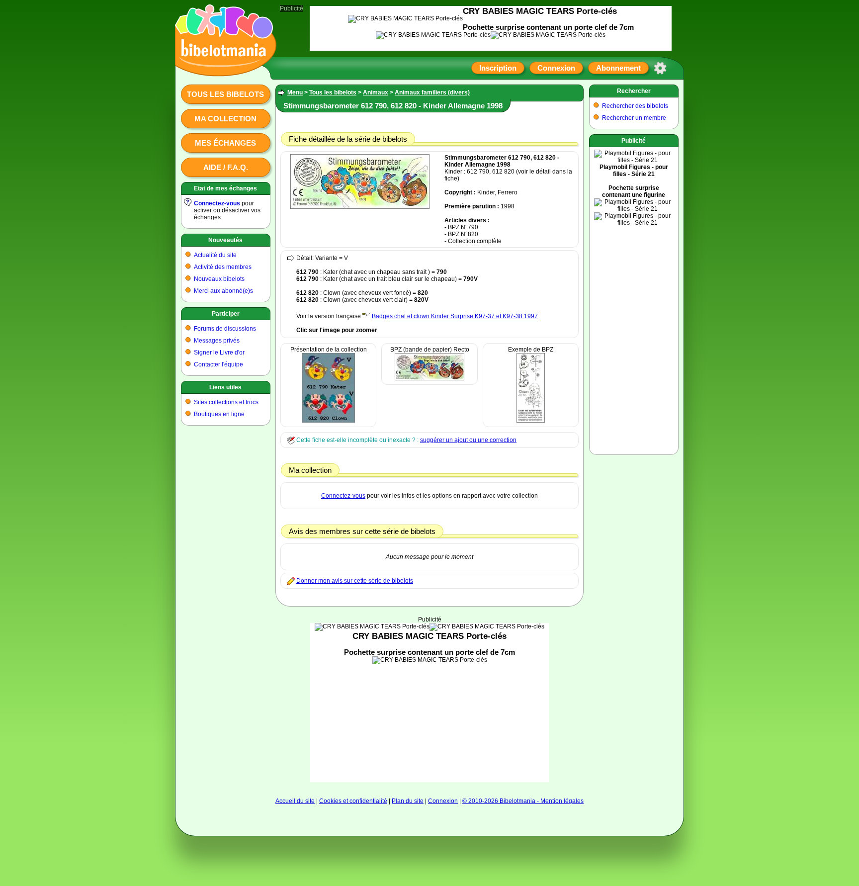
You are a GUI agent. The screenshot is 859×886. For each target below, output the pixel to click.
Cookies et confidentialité (353, 800)
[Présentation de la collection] (328, 420)
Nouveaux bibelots (219, 278)
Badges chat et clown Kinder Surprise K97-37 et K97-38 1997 (455, 316)
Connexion (556, 68)
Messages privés (217, 340)
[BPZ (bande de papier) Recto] (429, 378)
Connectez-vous (217, 203)
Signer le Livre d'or (219, 352)
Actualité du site (215, 255)
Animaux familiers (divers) (432, 92)
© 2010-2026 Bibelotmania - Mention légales (523, 800)
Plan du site (408, 800)
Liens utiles (225, 387)
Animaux (375, 92)
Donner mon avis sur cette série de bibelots (354, 580)
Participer (226, 313)
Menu (295, 92)
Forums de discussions (225, 328)
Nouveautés (225, 240)
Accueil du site (295, 800)
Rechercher (634, 91)
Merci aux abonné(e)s (223, 290)
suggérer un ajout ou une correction (468, 440)
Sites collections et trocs (226, 402)
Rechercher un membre (634, 117)
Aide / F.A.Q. (225, 167)
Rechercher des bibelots (635, 105)
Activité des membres (223, 267)
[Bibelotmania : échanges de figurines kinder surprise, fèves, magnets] (222, 67)
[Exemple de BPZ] (530, 420)
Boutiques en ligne (219, 414)
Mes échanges (225, 143)
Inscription (497, 68)
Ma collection (225, 118)
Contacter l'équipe (218, 364)
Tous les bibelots (225, 94)
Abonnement (618, 68)
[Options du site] (660, 68)
